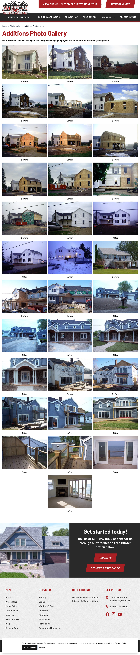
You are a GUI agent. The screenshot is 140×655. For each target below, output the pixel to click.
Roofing (42, 597)
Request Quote (120, 4)
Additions (43, 610)
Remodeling (44, 623)
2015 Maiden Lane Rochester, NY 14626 (120, 599)
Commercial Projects (49, 17)
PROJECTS (105, 557)
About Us (106, 17)
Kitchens (43, 615)
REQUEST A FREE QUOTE (105, 568)
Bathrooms (44, 619)
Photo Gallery (15, 26)
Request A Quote (128, 17)
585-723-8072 (102, 539)
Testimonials (90, 17)
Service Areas (12, 619)
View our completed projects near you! (70, 4)
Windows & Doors (47, 606)
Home (4, 26)
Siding (42, 601)
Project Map (71, 17)
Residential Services (18, 17)
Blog (7, 623)
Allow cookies (30, 647)
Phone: (120, 606)
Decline (42, 647)
